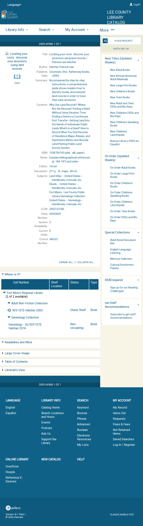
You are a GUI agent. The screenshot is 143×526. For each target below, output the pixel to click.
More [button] (104, 30)
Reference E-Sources (14, 479)
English (10, 407)
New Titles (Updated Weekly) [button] (118, 60)
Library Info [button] (15, 29)
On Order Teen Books (122, 211)
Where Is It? (12, 274)
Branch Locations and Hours (52, 415)
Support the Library (48, 441)
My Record (120, 407)
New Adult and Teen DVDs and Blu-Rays (122, 105)
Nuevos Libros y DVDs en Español (124, 142)
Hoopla (10, 472)
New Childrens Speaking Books (124, 124)
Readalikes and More (18, 342)
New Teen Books (120, 97)
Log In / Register (124, 445)
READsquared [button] (114, 280)
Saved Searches (123, 439)
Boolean (82, 430)
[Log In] (131, 4)
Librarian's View (15, 370)
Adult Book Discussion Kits (123, 242)
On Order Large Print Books (122, 175)
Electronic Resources (84, 437)
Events (45, 422)
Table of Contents (16, 361)
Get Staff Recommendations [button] (117, 305)
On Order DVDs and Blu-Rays (124, 219)
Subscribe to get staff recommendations (123, 316)
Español (11, 413)
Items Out (119, 413)
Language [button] (13, 400)
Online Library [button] (17, 459)
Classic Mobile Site (122, 514)
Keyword (83, 407)
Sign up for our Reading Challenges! (124, 289)
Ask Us (46, 433)
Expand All (66, 262)
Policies (46, 428)
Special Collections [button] (117, 232)
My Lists (83, 445)
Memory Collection (121, 258)
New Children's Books (122, 91)
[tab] (121, 60)
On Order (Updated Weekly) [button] (117, 158)
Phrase (81, 418)
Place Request (124, 40)
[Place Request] (8, 310)
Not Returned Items (121, 431)
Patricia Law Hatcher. (69, 58)
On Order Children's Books (121, 185)
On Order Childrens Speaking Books (121, 194)
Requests (119, 418)
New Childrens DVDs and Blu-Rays (124, 114)
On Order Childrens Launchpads (121, 203)
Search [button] (45, 29)
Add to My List (121, 48)
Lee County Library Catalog (119, 17)
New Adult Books (120, 69)
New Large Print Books (123, 85)
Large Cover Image (17, 353)
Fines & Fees (121, 424)
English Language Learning (120, 251)
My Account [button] (75, 29)
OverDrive (12, 466)
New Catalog (51, 459)
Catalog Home (50, 407)
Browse (82, 413)
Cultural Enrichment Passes (122, 266)
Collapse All (85, 262)
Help (81, 459)
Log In (137, 4)
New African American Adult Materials (123, 78)
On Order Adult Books (123, 167)
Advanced (83, 424)
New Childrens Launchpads (118, 133)
